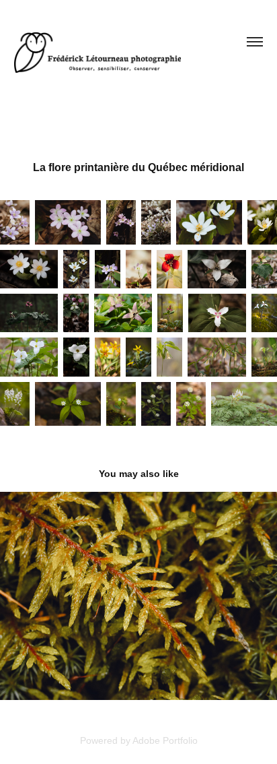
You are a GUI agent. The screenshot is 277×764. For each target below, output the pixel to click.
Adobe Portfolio (165, 740)
